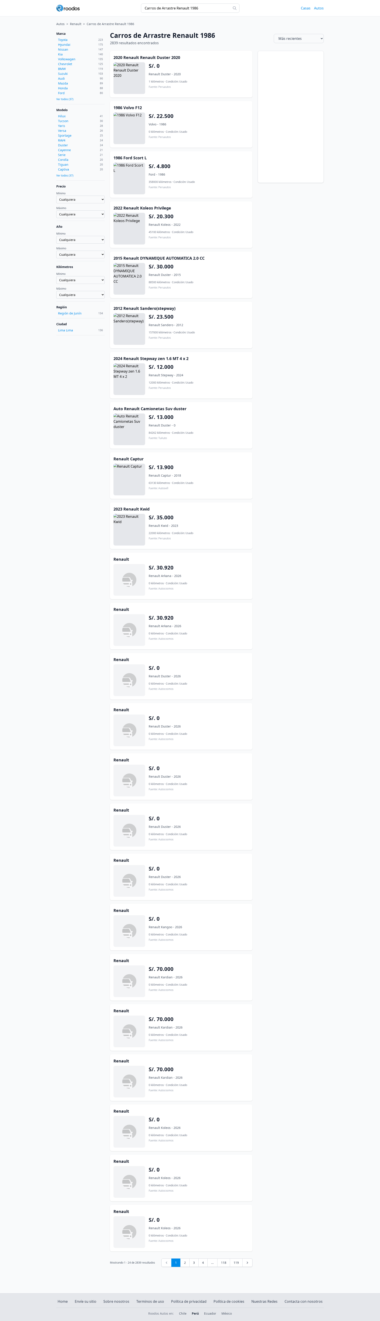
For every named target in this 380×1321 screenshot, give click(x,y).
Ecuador (210, 1313)
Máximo (61, 208)
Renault (75, 24)
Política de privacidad (188, 1301)
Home (63, 1301)
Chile (182, 1313)
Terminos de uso (150, 1301)
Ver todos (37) (64, 99)
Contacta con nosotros (304, 1301)
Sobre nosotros (116, 1301)
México (226, 1313)
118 (223, 1262)
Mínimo (61, 193)
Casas (306, 8)
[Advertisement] (291, 117)
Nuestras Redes (264, 1301)
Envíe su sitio (85, 1301)
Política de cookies (229, 1301)
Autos (319, 8)
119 (236, 1262)
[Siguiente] (247, 1263)
